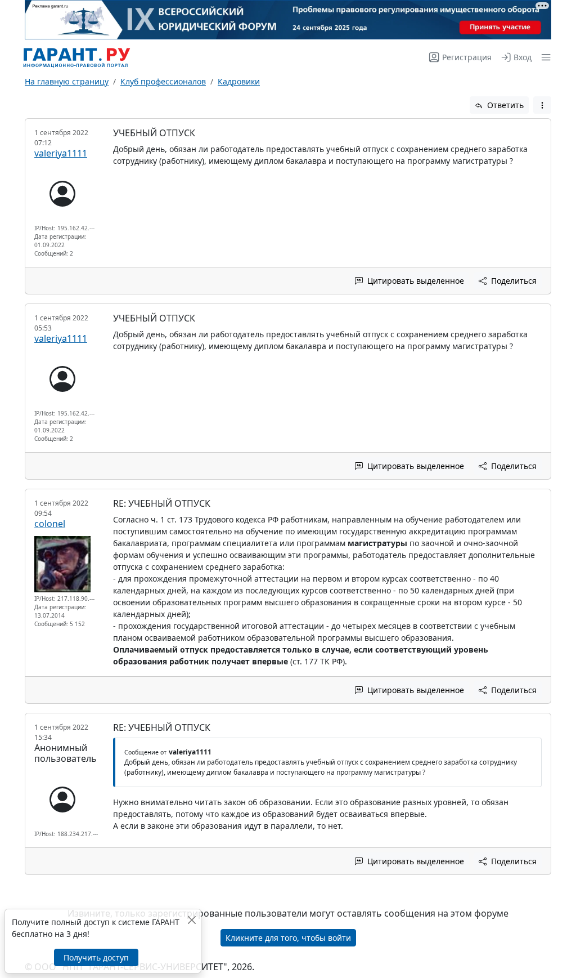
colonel (49, 523)
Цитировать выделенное (414, 280)
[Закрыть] (191, 920)
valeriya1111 (60, 153)
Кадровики (239, 81)
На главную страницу (67, 81)
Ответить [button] (504, 105)
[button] (543, 57)
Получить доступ (96, 957)
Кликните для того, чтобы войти (288, 937)
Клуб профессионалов (163, 81)
